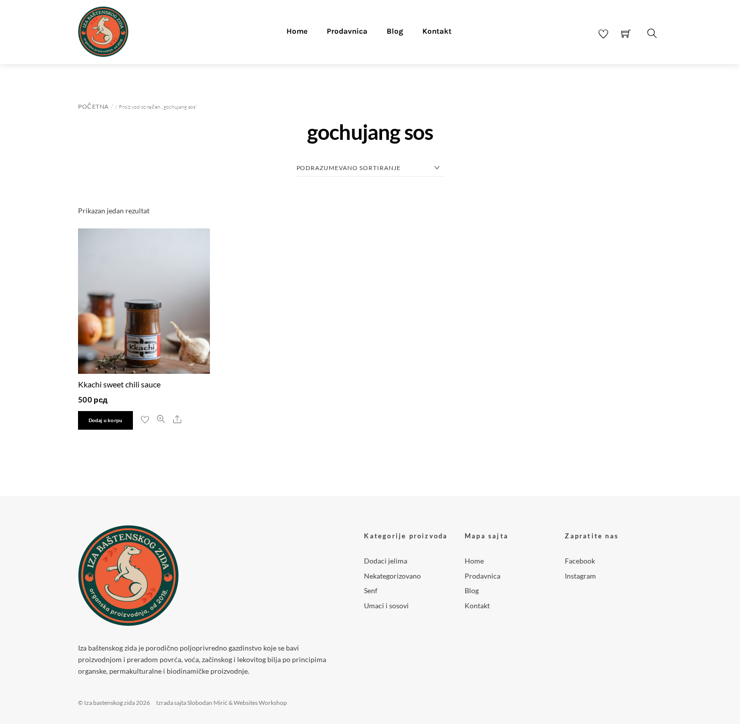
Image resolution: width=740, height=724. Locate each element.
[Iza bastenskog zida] (103, 30)
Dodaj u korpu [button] (106, 420)
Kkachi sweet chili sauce (119, 384)
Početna (93, 106)
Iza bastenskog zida (109, 702)
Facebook (580, 560)
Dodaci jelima (385, 560)
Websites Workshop (260, 702)
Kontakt (437, 31)
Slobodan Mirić (207, 702)
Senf (371, 590)
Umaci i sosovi (386, 605)
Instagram (580, 576)
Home (297, 31)
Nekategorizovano (392, 576)
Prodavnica (347, 31)
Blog (395, 31)
